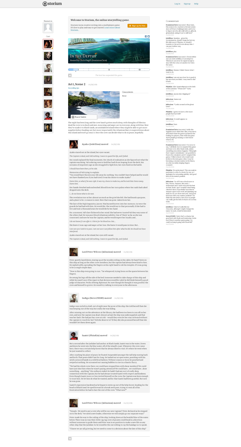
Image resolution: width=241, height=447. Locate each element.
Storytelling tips (73, 88)
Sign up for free (138, 26)
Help (196, 4)
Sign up (187, 4)
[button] (109, 64)
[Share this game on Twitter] (149, 36)
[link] (84, 117)
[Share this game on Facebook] (146, 36)
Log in (177, 4)
